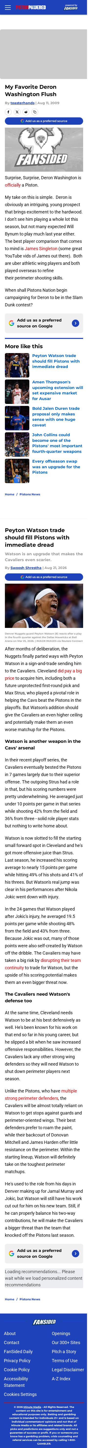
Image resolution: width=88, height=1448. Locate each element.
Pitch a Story (64, 1351)
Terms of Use (65, 1360)
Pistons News (30, 494)
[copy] (34, 112)
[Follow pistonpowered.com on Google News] (75, 323)
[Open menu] (8, 7)
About (10, 1333)
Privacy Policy (17, 1360)
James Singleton (41, 248)
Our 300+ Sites (66, 1342)
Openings (61, 1333)
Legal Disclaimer (68, 1369)
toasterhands (22, 103)
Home (9, 494)
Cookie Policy (17, 1369)
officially (13, 185)
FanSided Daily (18, 1351)
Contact (11, 1342)
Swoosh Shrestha (26, 568)
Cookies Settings (20, 1394)
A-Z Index (61, 1378)
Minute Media (32, 1407)
